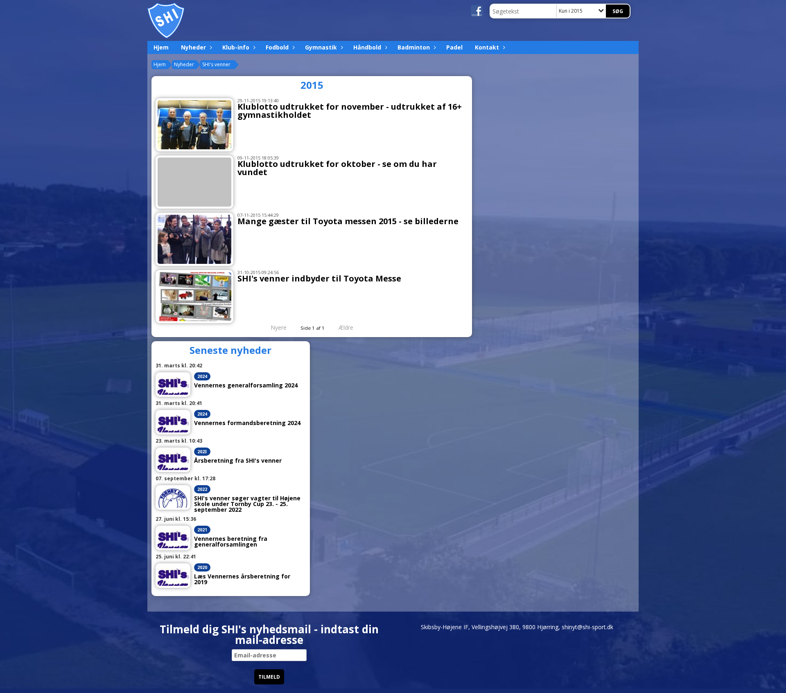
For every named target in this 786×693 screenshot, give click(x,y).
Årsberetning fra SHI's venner (238, 461)
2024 (202, 376)
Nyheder (193, 47)
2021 (202, 530)
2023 (202, 451)
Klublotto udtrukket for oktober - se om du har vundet (337, 168)
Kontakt (487, 47)
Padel (454, 47)
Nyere (278, 327)
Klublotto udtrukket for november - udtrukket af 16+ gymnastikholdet (349, 110)
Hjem (161, 47)
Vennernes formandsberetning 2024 (247, 423)
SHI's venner (216, 64)
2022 (202, 489)
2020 (202, 567)
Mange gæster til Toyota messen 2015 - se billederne (347, 221)
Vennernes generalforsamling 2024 (246, 385)
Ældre (347, 327)
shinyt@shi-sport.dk (587, 627)
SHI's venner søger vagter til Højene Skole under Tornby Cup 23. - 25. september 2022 (247, 504)
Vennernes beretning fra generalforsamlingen (230, 541)
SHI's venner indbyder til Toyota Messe (319, 278)
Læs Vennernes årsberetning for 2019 (242, 579)
